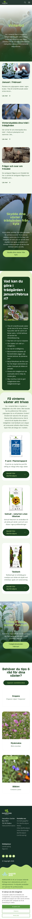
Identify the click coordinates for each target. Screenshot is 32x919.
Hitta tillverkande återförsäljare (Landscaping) (23, 832)
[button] (25, 2)
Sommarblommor (10, 758)
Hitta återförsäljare (23, 828)
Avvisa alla (16, 915)
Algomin (5, 849)
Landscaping (6, 846)
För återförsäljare (23, 823)
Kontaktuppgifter (22, 821)
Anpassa (16, 911)
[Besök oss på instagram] (6, 856)
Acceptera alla (16, 906)
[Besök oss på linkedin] (13, 856)
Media (19, 826)
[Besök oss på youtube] (10, 856)
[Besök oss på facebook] (3, 856)
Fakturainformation (8, 826)
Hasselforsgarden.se (7, 2)
